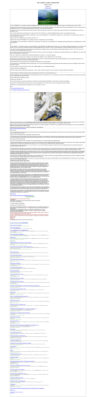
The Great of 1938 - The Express (19, 230)
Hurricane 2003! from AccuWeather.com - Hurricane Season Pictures (21, 246)
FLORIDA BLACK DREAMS (15, 263)
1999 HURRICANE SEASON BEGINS (16, 281)
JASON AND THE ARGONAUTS (16, 255)
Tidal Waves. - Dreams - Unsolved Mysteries (17, 369)
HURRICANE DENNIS (14, 357)
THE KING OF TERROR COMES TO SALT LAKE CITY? (20, 365)
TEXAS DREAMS (13, 346)
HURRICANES (13, 292)
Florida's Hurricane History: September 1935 (17, 259)
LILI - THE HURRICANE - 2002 (15, 332)
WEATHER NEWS (48, 8)
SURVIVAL (12, 390)
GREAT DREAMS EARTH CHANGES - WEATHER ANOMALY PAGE (22, 361)
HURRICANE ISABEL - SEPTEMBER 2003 (17, 335)
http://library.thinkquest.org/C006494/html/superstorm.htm (23, 195)
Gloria (13, 237)
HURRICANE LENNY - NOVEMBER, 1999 (17, 304)
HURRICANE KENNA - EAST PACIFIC (17, 278)
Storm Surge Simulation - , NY (17, 234)
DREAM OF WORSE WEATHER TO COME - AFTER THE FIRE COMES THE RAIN (24, 285)
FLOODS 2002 (12, 329)
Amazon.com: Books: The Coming (19, 222)
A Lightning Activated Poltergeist (15, 339)
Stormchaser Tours (15, 227)
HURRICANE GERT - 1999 (15, 300)
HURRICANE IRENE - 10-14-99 (15, 353)
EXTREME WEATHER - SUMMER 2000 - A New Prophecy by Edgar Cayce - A (24, 308)
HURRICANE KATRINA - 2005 (18, 88)
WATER (11, 350)
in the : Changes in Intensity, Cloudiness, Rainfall (21, 242)
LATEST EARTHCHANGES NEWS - (16, 267)
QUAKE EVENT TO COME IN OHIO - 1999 (18, 288)
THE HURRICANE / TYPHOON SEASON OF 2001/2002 (20, 312)
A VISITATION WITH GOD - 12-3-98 (16, 274)
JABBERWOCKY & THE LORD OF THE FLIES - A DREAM (20, 343)
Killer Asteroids (13, 193)
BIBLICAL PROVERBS (14, 251)
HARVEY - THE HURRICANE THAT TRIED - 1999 (19, 296)
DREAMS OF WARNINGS (14, 270)
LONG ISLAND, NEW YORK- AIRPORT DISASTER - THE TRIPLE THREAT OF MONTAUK (27, 388)
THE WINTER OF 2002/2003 (15, 316)
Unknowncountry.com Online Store (16, 225)
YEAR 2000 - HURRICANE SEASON (16, 377)
